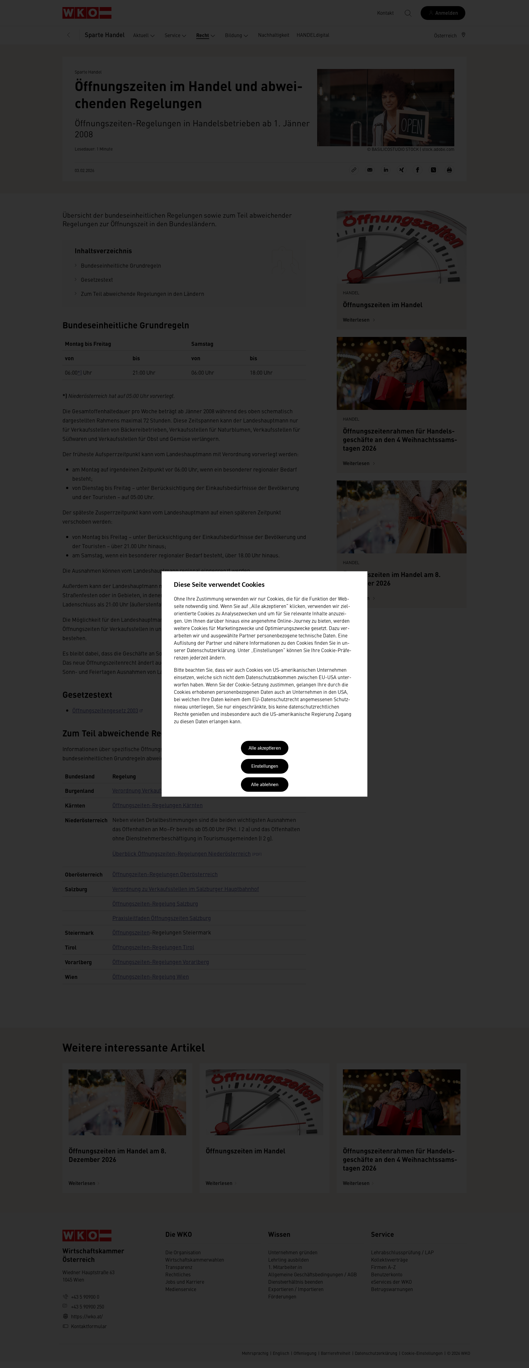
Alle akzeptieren (265, 748)
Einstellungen (264, 766)
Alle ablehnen (264, 784)
